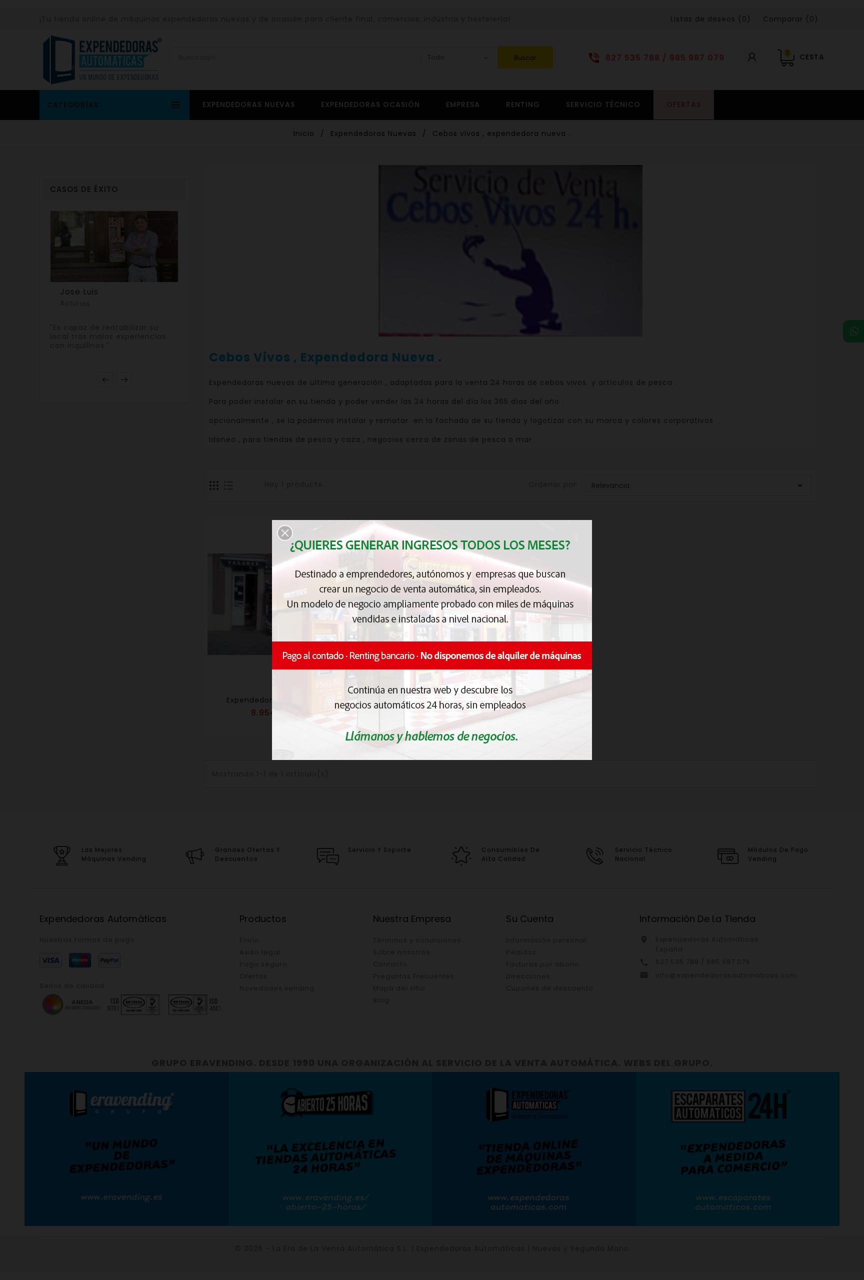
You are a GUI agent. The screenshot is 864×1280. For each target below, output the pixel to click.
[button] (285, 533)
